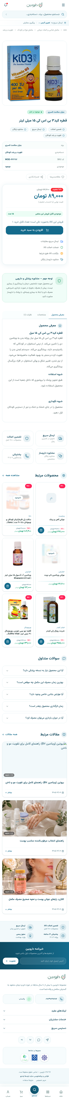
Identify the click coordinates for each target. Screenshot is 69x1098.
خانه (65, 30)
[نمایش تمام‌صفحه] (7, 46)
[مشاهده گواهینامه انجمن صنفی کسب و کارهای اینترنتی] (44, 1057)
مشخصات (41, 314)
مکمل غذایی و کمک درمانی (48, 30)
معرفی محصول (57, 314)
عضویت (12, 961)
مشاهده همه (12, 475)
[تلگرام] (47, 1039)
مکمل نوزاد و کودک (25, 30)
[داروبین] (34, 5)
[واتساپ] (38, 1039)
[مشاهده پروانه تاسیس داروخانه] (24, 1057)
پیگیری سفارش (29, 22)
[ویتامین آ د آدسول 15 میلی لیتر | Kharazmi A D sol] (17, 553)
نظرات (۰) (28, 314)
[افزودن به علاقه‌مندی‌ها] (39, 486)
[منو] (63, 5)
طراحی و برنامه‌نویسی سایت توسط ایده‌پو (34, 1076)
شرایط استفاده (28, 1080)
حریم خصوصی (41, 1080)
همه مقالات (11, 734)
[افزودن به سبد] (41, 530)
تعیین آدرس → (44, 22)
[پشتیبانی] (5, 5)
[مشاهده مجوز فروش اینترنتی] (34, 1057)
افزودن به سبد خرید (32, 230)
